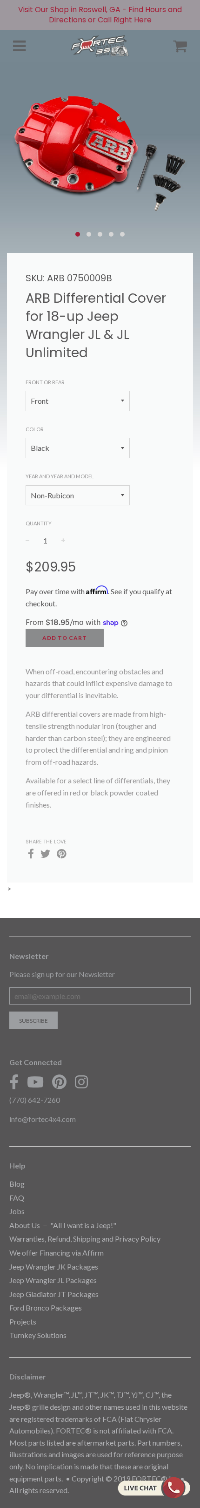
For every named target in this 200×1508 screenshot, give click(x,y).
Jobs (17, 1211)
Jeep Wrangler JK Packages (53, 1266)
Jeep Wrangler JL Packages (53, 1280)
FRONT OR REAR (45, 382)
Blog (17, 1183)
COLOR (35, 429)
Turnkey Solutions (38, 1335)
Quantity (39, 523)
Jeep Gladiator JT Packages (54, 1294)
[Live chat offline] (154, 1487)
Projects (22, 1321)
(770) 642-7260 (34, 1099)
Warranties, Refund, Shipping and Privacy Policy (84, 1238)
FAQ (16, 1197)
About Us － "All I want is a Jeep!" (62, 1225)
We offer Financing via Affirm (56, 1252)
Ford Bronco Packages (45, 1307)
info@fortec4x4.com (42, 1118)
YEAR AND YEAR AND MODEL (60, 476)
